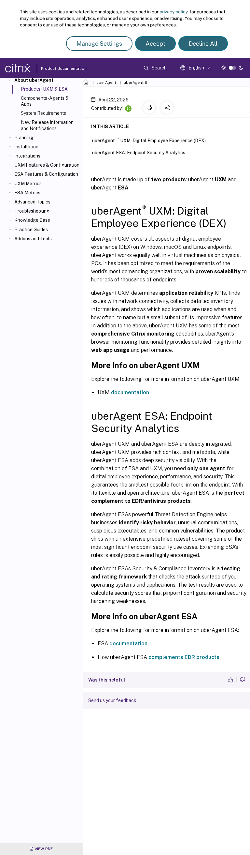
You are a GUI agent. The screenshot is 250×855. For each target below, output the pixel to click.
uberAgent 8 (135, 82)
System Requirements (43, 113)
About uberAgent (33, 80)
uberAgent (106, 82)
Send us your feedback (112, 700)
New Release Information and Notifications (47, 125)
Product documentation (55, 68)
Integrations (27, 155)
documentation (130, 392)
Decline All (203, 43)
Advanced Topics (32, 201)
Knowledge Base (32, 220)
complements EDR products (183, 657)
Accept (155, 43)
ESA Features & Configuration (46, 174)
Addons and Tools (33, 238)
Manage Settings (99, 43)
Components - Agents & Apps (45, 101)
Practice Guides (31, 229)
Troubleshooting (31, 211)
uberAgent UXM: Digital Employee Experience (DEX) (149, 140)
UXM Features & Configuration (46, 165)
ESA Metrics (27, 192)
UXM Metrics (28, 183)
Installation (26, 146)
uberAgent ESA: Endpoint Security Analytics (138, 152)
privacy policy (174, 11)
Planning (23, 137)
